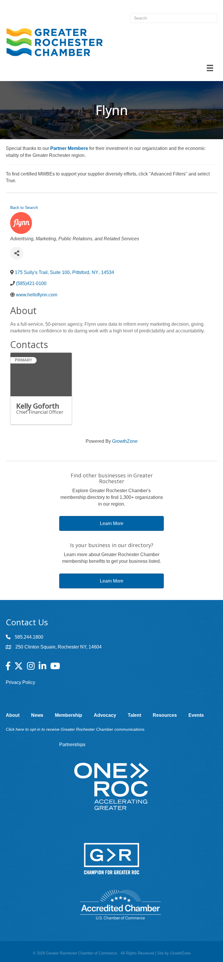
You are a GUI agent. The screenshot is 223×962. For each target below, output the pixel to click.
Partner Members (69, 148)
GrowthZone (125, 441)
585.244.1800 (29, 637)
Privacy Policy (20, 682)
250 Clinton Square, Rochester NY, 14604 (58, 646)
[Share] (16, 253)
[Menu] (210, 68)
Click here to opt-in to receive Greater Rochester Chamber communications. (75, 729)
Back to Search (24, 207)
